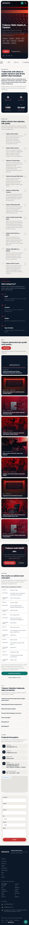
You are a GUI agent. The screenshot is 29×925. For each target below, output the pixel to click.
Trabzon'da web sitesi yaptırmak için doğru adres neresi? (13, 699)
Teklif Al (6, 51)
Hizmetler (4, 861)
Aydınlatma (16, 920)
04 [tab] (11, 55)
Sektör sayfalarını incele (14, 677)
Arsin (2, 887)
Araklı (16, 885)
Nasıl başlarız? (5, 726)
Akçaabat (3, 885)
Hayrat (2, 893)
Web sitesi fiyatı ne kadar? (8, 708)
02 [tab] (6, 55)
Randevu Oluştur (9, 562)
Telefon (4, 803)
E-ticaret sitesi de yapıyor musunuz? (11, 713)
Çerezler (11, 920)
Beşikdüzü (17, 887)
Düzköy (16, 891)
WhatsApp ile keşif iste (14, 673)
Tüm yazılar (6, 348)
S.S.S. (2, 875)
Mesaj (4, 828)
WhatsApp (21, 562)
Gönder (14, 839)
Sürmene (3, 896)
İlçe (4, 816)
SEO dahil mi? (5, 722)
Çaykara (16, 889)
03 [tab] (9, 55)
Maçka (2, 894)
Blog (2, 872)
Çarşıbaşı (3, 889)
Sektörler (3, 863)
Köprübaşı (17, 893)
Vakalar (3, 865)
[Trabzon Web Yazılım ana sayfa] (6, 3)
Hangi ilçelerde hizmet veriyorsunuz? (11, 704)
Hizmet (4, 822)
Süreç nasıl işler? (6, 717)
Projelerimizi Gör (16, 51)
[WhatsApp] (22, 3)
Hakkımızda (4, 870)
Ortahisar (17, 883)
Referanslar (4, 868)
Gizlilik (6, 920)
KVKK (2, 920)
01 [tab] (3, 55)
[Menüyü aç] (25, 3)
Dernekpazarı (4, 891)
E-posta (4, 809)
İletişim (3, 877)
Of (15, 894)
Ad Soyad (5, 797)
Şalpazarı (17, 896)
